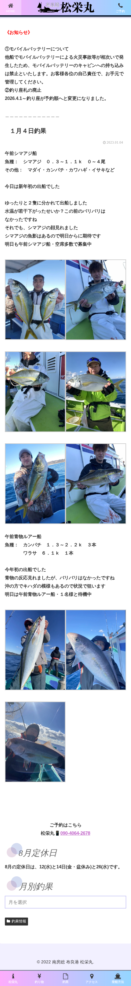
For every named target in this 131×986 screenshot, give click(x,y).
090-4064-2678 (75, 833)
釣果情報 (19, 921)
